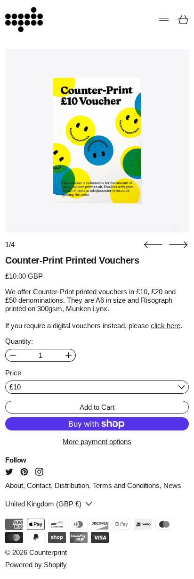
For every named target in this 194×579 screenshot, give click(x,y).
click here (165, 326)
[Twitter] (9, 472)
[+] (68, 355)
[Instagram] (39, 472)
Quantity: (19, 341)
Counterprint (48, 552)
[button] (153, 245)
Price (13, 373)
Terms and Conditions (126, 485)
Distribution (72, 485)
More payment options (97, 442)
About (14, 485)
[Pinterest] (24, 472)
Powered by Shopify (36, 565)
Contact (39, 485)
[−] (12, 355)
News (172, 485)
